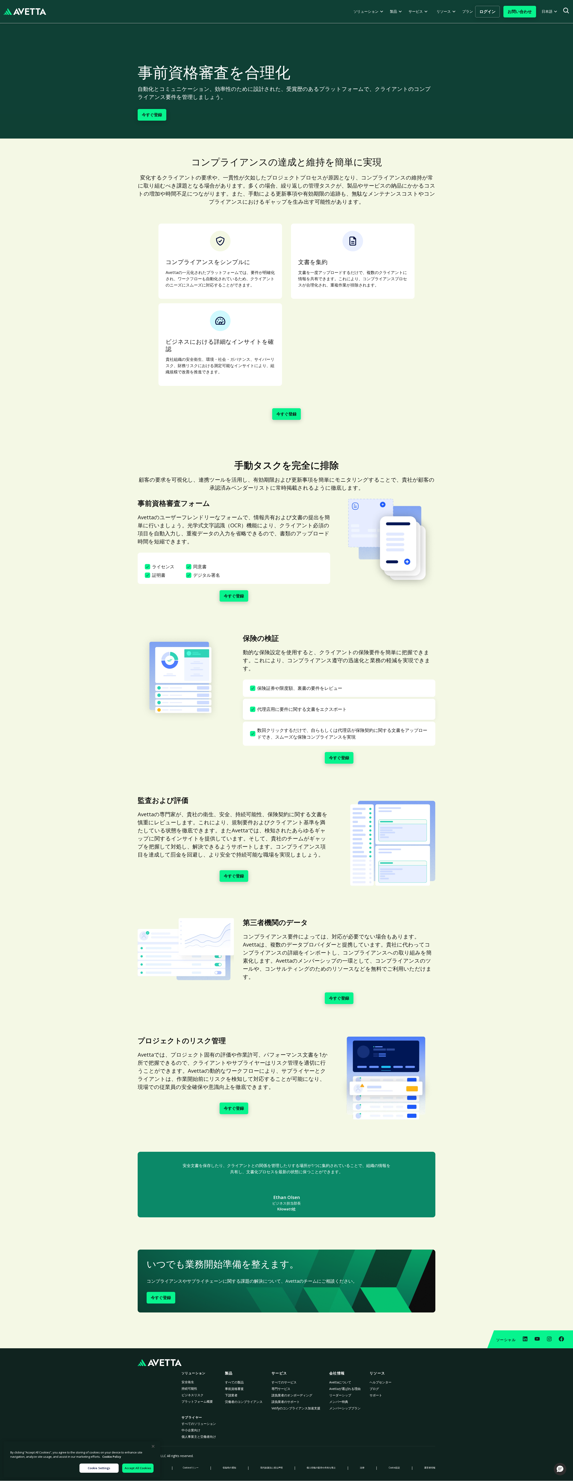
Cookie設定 (394, 1467)
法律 (362, 1467)
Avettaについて (340, 1382)
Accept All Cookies (138, 1468)
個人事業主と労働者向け (199, 1436)
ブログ (374, 1389)
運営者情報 (429, 1467)
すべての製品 (234, 1382)
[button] (368, 11)
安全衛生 (188, 1382)
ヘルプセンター (380, 1382)
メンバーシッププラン (345, 1408)
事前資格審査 (234, 1389)
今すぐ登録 (152, 114)
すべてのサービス (284, 1382)
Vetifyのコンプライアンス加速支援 (296, 1408)
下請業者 (231, 1395)
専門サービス (281, 1389)
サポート (376, 1395)
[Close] (153, 1446)
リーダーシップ (340, 1395)
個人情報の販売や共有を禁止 (321, 1467)
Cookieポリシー (191, 1467)
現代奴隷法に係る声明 (271, 1467)
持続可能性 (189, 1388)
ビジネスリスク (192, 1395)
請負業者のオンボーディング (292, 1395)
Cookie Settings (99, 1468)
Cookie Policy (111, 1457)
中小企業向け (191, 1430)
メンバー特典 (338, 1402)
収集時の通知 (229, 1467)
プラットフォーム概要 (197, 1401)
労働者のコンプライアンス (244, 1402)
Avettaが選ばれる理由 (345, 1389)
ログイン (487, 11)
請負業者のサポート (286, 1402)
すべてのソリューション (199, 1423)
